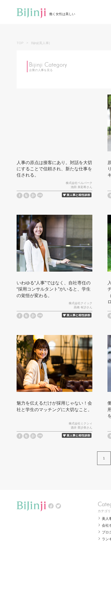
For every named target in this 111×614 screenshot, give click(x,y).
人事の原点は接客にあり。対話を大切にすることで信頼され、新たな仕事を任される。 (54, 168)
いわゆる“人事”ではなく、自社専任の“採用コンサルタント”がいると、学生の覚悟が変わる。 (54, 289)
